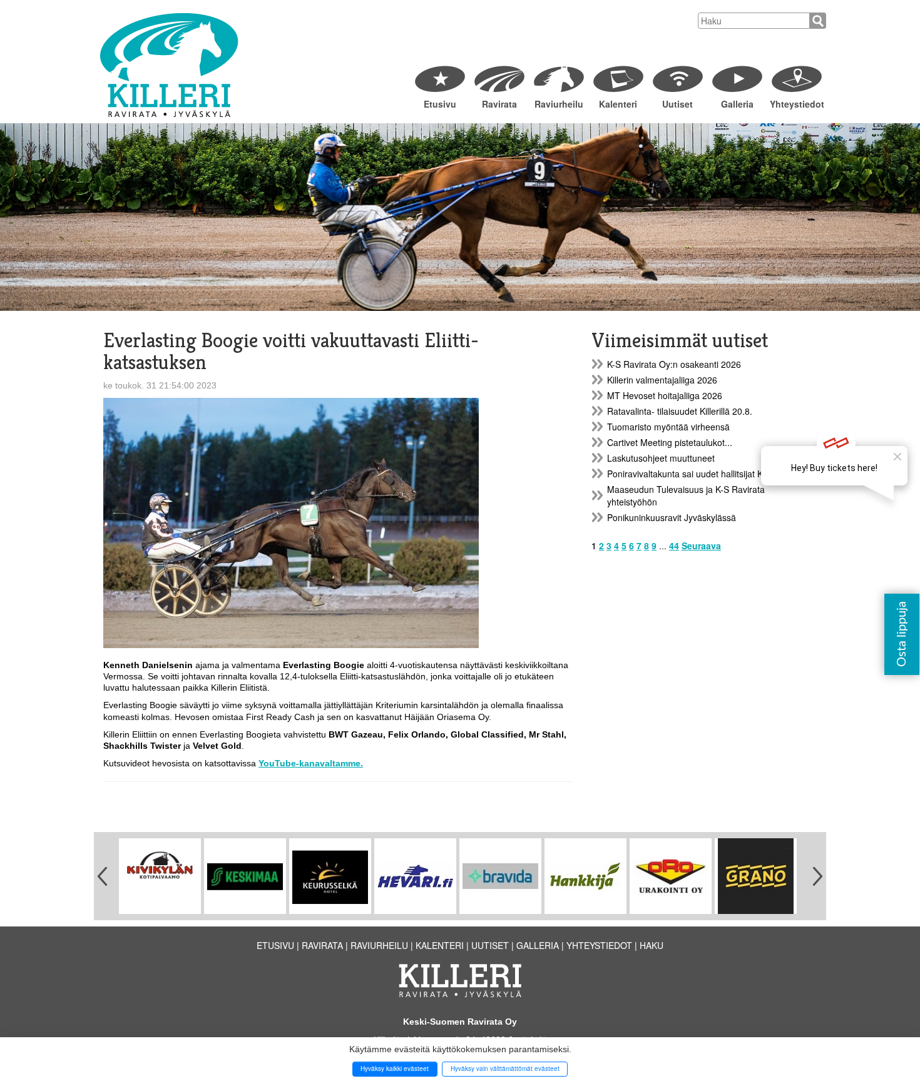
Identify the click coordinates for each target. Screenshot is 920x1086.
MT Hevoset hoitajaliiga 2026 (664, 395)
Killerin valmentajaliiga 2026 (662, 379)
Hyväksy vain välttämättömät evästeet (505, 1068)
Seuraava (701, 545)
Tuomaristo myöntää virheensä (668, 426)
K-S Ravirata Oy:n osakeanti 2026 (674, 364)
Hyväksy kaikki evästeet (394, 1068)
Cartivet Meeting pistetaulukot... (669, 442)
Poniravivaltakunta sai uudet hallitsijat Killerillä (697, 473)
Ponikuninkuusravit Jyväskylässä (671, 517)
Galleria (737, 104)
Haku (651, 945)
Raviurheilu (558, 104)
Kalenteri (618, 104)
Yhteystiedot (796, 104)
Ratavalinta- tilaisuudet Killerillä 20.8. (679, 411)
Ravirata (499, 104)
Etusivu (440, 104)
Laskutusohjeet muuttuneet (661, 458)
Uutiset (677, 104)
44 (674, 545)
